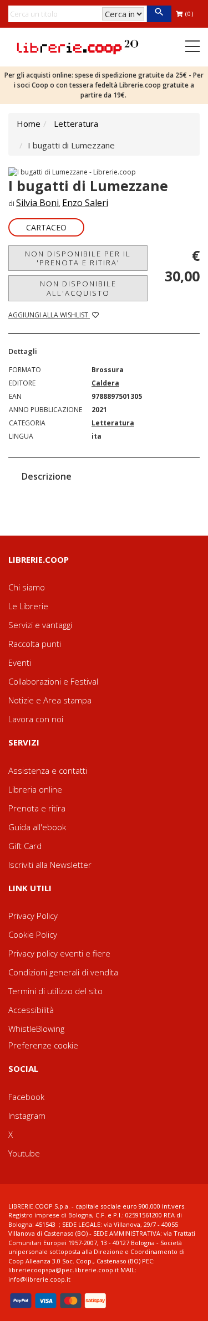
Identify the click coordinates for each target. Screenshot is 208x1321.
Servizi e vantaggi (40, 624)
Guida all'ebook (37, 826)
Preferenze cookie (43, 1045)
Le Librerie (28, 605)
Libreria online (35, 789)
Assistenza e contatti (47, 770)
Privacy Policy (33, 915)
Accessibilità (31, 1009)
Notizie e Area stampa (50, 700)
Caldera (105, 383)
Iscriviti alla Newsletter (50, 864)
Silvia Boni (37, 203)
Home (28, 123)
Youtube (24, 1153)
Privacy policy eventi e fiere (59, 953)
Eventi (19, 662)
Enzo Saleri (85, 203)
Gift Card (25, 845)
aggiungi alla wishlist (49, 315)
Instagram (26, 1115)
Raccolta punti (34, 643)
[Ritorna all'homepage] (77, 46)
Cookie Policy (32, 934)
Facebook (26, 1096)
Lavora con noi (35, 718)
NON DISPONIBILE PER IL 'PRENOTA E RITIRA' (78, 258)
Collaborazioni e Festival (53, 681)
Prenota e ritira (36, 808)
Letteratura (76, 123)
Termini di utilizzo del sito (55, 990)
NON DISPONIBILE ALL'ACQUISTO (78, 288)
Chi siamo (26, 587)
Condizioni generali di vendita (63, 972)
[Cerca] (158, 14)
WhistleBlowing (36, 1028)
